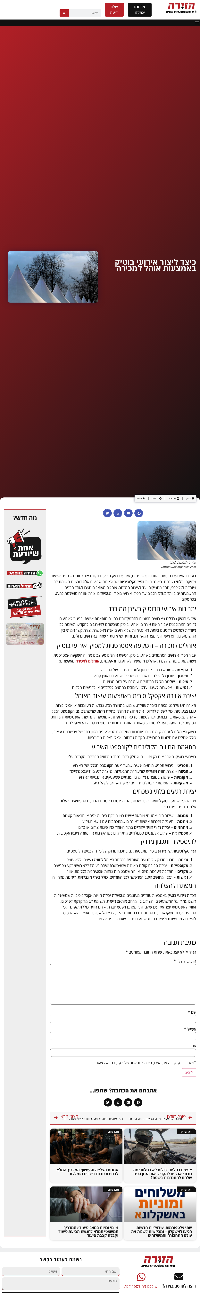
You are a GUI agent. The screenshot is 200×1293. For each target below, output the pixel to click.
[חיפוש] (64, 13)
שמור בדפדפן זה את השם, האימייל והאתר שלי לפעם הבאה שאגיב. (143, 1063)
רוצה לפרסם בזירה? (179, 1286)
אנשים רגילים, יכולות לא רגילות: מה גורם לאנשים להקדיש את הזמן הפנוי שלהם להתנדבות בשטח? (162, 1173)
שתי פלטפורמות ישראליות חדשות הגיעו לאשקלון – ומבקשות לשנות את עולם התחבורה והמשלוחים (161, 1231)
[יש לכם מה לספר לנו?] (141, 1277)
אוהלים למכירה (87, 661)
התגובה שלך (185, 961)
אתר (193, 1046)
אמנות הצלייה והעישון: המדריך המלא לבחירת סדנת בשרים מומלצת (87, 1171)
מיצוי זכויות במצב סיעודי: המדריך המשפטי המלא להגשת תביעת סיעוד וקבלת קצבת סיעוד (88, 1231)
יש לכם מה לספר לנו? (141, 1286)
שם (192, 1012)
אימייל (190, 1029)
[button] (197, 23)
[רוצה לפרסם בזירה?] (178, 1276)
